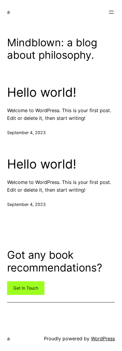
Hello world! (41, 92)
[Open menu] (111, 12)
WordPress (103, 339)
